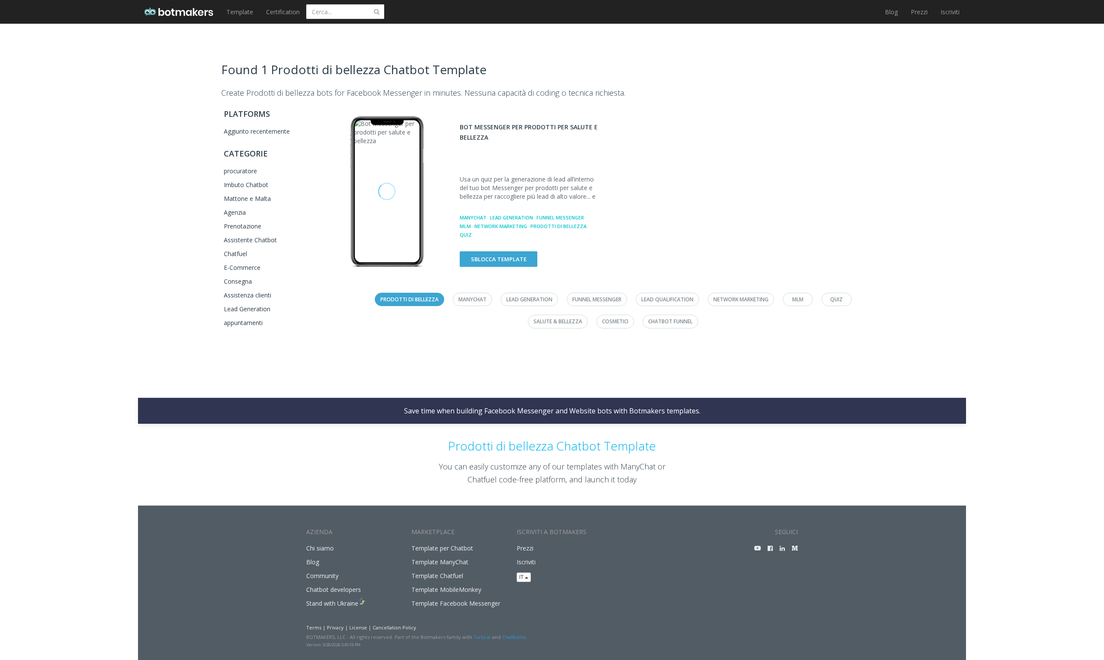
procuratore (240, 171)
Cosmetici (615, 321)
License (358, 627)
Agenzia (235, 212)
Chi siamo (320, 548)
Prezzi (919, 12)
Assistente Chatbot (250, 240)
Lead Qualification (667, 299)
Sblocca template (499, 259)
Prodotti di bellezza (558, 226)
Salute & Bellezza (557, 321)
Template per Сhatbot (442, 548)
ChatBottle (514, 637)
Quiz (466, 234)
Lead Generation (247, 309)
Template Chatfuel (437, 576)
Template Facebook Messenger (455, 603)
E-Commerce (242, 267)
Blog (891, 12)
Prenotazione (242, 226)
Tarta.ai (482, 637)
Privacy (335, 627)
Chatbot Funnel (670, 321)
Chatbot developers (333, 589)
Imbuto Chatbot (246, 185)
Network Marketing (500, 226)
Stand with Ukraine (332, 603)
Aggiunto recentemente (257, 131)
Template (239, 12)
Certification (283, 12)
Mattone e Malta (247, 198)
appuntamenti (243, 323)
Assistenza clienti (247, 295)
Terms (313, 627)
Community (322, 576)
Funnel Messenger (560, 217)
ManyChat (473, 217)
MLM (465, 226)
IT (522, 577)
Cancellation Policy (394, 627)
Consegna (238, 281)
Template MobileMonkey (446, 589)
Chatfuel (235, 254)
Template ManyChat (439, 562)
